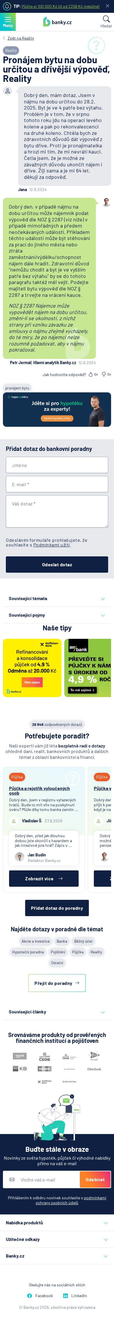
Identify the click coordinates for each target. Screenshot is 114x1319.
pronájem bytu (17, 388)
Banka (62, 941)
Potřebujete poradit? (57, 735)
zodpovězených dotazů (57, 724)
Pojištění (58, 952)
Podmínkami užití (51, 544)
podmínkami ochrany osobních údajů (71, 1200)
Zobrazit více (39, 878)
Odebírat (95, 1179)
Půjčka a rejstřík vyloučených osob (39, 790)
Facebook (44, 1295)
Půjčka (78, 952)
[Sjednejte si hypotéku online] (57, 410)
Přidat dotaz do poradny (57, 908)
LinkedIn (79, 1295)
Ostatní (57, 962)
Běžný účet (83, 941)
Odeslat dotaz (57, 564)
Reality (96, 952)
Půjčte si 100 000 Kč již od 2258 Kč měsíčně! (61, 6)
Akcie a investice (36, 941)
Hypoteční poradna (28, 952)
